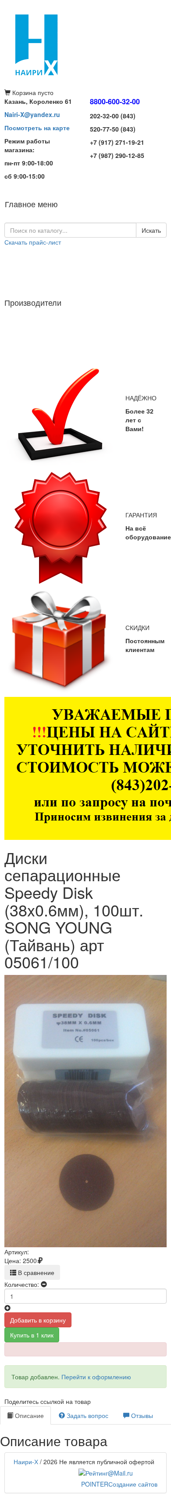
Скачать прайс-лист (32, 242)
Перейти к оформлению (96, 1376)
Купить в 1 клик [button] (31, 1334)
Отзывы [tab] (141, 1415)
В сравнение (35, 1272)
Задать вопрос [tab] (86, 1415)
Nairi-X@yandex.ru (32, 114)
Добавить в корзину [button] (38, 1319)
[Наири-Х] (85, 44)
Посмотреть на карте (37, 127)
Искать (151, 230)
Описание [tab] (28, 1415)
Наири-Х (26, 1461)
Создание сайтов (119, 1484)
